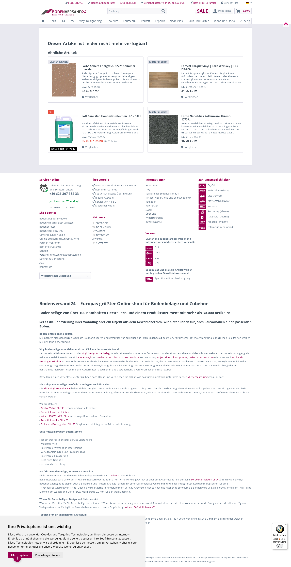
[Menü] (286, 525)
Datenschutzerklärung (51, 258)
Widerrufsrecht (154, 217)
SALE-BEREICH (128, 2)
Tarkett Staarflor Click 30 (54, 420)
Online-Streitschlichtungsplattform (59, 238)
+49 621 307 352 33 (64, 193)
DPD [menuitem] (157, 252)
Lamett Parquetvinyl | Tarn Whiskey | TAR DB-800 (209, 67)
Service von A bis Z (105, 201)
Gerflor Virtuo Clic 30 (52, 408)
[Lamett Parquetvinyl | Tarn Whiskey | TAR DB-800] (163, 79)
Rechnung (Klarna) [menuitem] (218, 211)
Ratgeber (151, 201)
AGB (41, 262)
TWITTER (100, 231)
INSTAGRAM (102, 235)
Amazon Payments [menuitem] (218, 221)
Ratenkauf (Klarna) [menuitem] (218, 216)
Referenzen (152, 205)
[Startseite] (43, 21)
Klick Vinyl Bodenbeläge (57, 388)
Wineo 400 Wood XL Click (55, 416)
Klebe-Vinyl (84, 357)
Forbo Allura (132, 357)
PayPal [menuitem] (211, 185)
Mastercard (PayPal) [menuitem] (219, 200)
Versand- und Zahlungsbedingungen (60, 254)
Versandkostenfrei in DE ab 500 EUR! (164, 2)
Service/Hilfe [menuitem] (231, 2)
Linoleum (114, 475)
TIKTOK (98, 239)
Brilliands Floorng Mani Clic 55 (58, 424)
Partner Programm (49, 242)
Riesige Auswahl (104, 197)
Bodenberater (47, 226)
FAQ (148, 189)
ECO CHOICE (75, 2)
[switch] (280, 546)
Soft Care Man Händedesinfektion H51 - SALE (111, 116)
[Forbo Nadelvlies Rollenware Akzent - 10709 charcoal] (163, 129)
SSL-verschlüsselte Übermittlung (113, 193)
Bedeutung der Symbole (53, 218)
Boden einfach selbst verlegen (56, 222)
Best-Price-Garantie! (204, 2)
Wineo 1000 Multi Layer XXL (140, 507)
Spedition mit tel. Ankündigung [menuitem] (172, 278)
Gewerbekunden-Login (52, 234)
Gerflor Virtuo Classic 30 (110, 357)
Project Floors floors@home (172, 357)
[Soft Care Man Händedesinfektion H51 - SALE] (64, 129)
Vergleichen (92, 97)
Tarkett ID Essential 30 (201, 357)
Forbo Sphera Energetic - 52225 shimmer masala (108, 67)
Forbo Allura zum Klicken (55, 412)
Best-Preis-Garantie (106, 189)
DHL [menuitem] (157, 247)
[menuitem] (74, 3)
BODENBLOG (103, 227)
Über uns (151, 213)
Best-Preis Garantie (50, 246)
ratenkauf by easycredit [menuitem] (221, 227)
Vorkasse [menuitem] (213, 206)
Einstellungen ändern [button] (47, 555)
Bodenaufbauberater (103, 2)
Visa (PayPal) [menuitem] (215, 195)
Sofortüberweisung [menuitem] (218, 190)
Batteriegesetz (154, 221)
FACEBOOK (101, 223)
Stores (149, 209)
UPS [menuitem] (157, 263)
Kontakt (43, 250)
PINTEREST (101, 243)
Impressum (45, 266)
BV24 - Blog (152, 185)
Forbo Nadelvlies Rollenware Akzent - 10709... (206, 117)
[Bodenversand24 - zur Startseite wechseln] (63, 12)
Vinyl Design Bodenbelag (96, 353)
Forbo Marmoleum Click (204, 479)
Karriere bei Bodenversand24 (162, 193)
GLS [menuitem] (157, 257)
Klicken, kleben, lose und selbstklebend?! (168, 197)
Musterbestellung (105, 205)
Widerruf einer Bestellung (56, 275)
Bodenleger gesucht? (51, 230)
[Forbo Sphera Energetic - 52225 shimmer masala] (64, 79)
